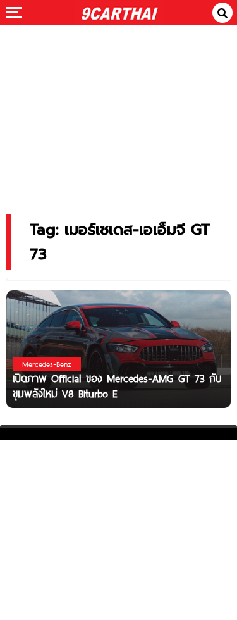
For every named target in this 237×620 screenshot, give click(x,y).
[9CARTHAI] (119, 12)
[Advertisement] (119, 111)
